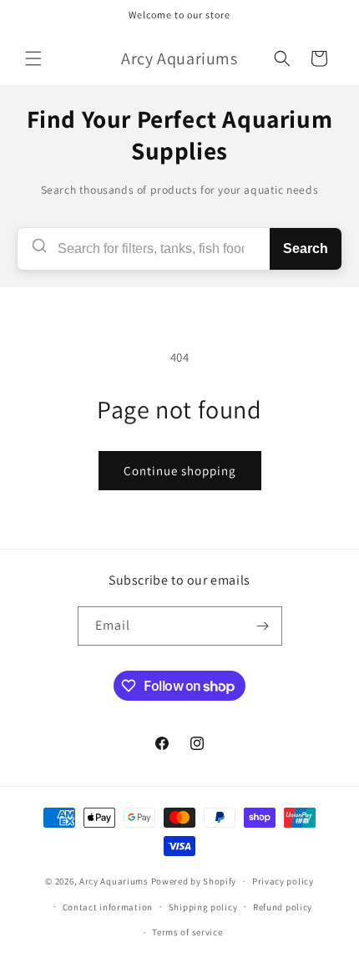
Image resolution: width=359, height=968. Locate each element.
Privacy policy (283, 881)
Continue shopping (180, 471)
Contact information (108, 907)
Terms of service (187, 932)
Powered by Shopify (194, 881)
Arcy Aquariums (114, 881)
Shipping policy (203, 907)
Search (305, 248)
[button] (33, 58)
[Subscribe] (263, 626)
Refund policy (282, 907)
